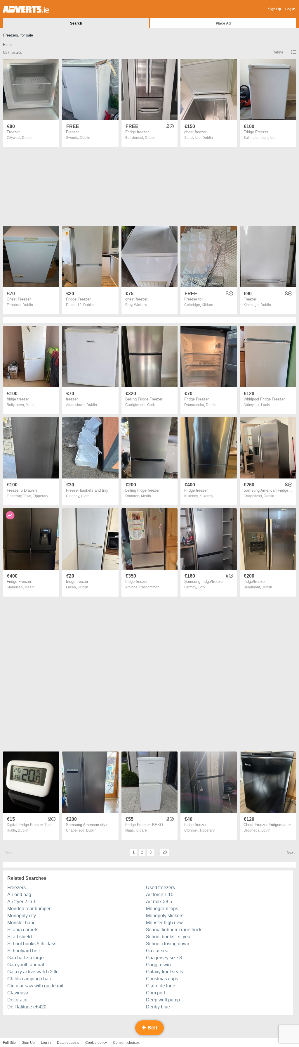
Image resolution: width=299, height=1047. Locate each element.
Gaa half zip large (25, 957)
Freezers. (17, 887)
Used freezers (160, 887)
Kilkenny (206, 496)
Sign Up (274, 9)
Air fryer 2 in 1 (21, 901)
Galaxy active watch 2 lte (33, 971)
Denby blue (158, 1006)
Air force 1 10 (159, 894)
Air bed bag (19, 894)
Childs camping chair (29, 978)
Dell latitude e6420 (26, 1006)
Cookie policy (96, 1043)
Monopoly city (21, 915)
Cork (151, 405)
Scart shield (19, 936)
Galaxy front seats (164, 971)
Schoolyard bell (23, 950)
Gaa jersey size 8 (164, 957)
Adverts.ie (26, 9)
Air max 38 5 (159, 901)
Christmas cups (162, 978)
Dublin (27, 138)
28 (165, 852)
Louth (265, 830)
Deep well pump (163, 999)
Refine (277, 52)
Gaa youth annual (25, 964)
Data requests (68, 1043)
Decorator (17, 999)
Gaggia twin (158, 964)
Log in (46, 1043)
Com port (155, 992)
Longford (268, 138)
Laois (265, 405)
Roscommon (149, 587)
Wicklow (140, 305)
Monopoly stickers (164, 915)
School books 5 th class (31, 943)
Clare (85, 496)
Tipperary (40, 496)
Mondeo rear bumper (29, 908)
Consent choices (126, 1043)
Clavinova (17, 992)
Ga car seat (158, 950)
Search (76, 23)
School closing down (167, 943)
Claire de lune (160, 985)
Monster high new (164, 922)
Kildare (207, 305)
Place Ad (223, 23)
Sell (151, 1028)
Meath (31, 405)
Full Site (9, 1043)
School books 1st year (169, 936)
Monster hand (21, 922)
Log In (290, 9)
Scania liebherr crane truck (173, 929)
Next (291, 852)
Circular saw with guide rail (35, 985)
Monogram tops (162, 908)
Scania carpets (22, 929)
